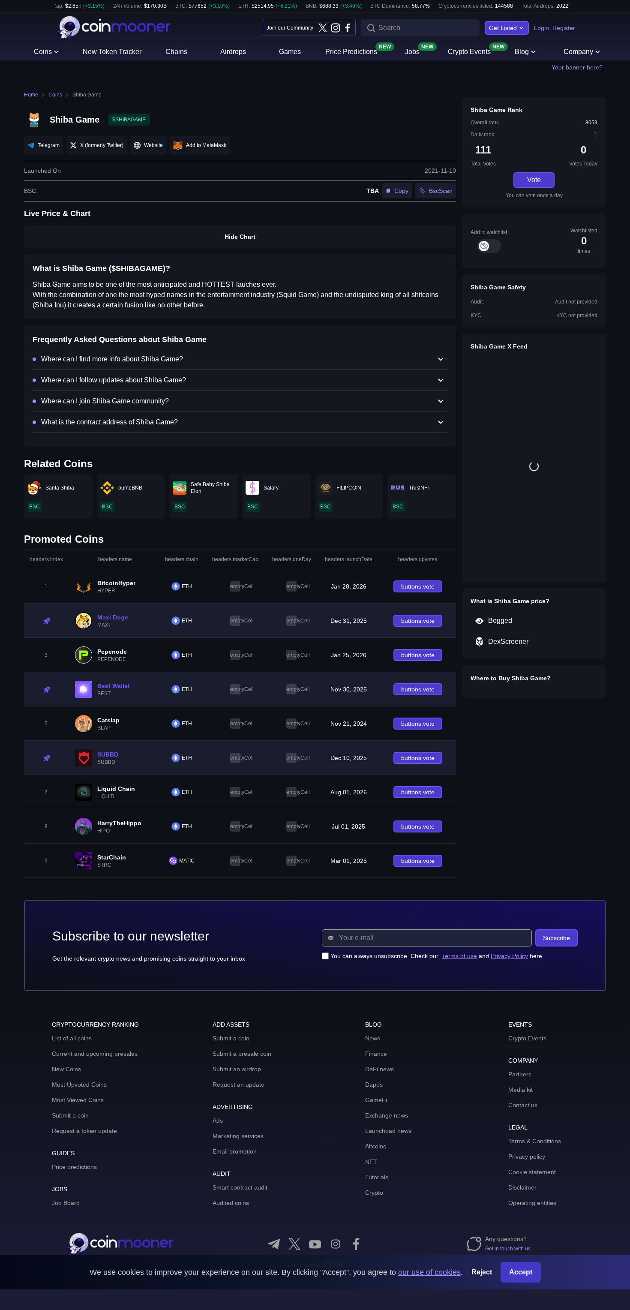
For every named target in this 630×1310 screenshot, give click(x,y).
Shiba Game (87, 95)
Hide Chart (240, 236)
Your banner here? (577, 67)
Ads (218, 1120)
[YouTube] (315, 1244)
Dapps (374, 1084)
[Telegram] (274, 1244)
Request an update (238, 1084)
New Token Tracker (112, 51)
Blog (522, 51)
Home (31, 95)
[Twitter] (322, 28)
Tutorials (376, 1177)
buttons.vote (418, 586)
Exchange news (386, 1115)
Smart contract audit (240, 1187)
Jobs (412, 51)
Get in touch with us (508, 1249)
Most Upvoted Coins (79, 1084)
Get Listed (503, 27)
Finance (376, 1053)
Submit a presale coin (242, 1053)
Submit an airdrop (237, 1069)
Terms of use (459, 955)
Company (578, 51)
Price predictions (74, 1166)
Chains (176, 51)
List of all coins (72, 1038)
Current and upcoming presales (95, 1053)
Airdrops (233, 51)
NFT (371, 1161)
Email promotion (235, 1151)
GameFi (376, 1100)
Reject (481, 1272)
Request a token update (84, 1130)
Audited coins (231, 1202)
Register (563, 27)
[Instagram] (335, 28)
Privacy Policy (509, 955)
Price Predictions (351, 51)
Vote (534, 179)
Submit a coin (70, 1115)
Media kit (520, 1089)
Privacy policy (526, 1156)
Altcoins (375, 1146)
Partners (519, 1074)
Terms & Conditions (534, 1141)
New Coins (66, 1069)
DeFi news (379, 1069)
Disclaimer (522, 1187)
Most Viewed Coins (78, 1100)
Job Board (66, 1202)
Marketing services (238, 1136)
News (372, 1038)
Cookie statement (532, 1172)
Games (290, 51)
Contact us (522, 1105)
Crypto (374, 1192)
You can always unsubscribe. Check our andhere (436, 955)
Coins (43, 51)
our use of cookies (429, 1272)
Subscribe (556, 937)
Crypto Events (469, 51)
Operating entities (532, 1202)
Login (541, 27)
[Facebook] (347, 28)
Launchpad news (388, 1130)
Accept (520, 1272)
